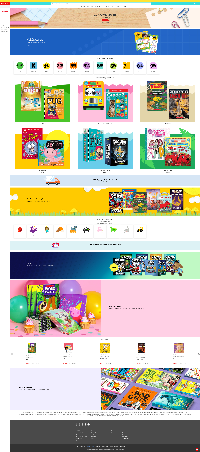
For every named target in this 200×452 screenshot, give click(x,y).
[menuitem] (84, 6)
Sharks (126, 235)
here (123, 449)
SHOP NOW (29, 44)
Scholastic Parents (4, 34)
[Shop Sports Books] (60, 229)
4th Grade (87, 71)
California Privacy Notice (114, 446)
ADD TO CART (28, 363)
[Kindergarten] (33, 65)
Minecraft (20, 235)
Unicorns (100, 235)
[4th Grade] (87, 65)
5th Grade (100, 71)
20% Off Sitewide (105, 14)
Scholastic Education (5, 41)
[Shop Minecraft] (20, 229)
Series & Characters (109, 6)
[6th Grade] (113, 65)
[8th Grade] (140, 65)
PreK (20, 71)
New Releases (3, 23)
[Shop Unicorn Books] (100, 229)
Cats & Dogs (73, 235)
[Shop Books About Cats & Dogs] (73, 229)
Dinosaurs (113, 235)
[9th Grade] (153, 65)
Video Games (86, 235)
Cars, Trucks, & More (140, 235)
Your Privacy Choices (105, 446)
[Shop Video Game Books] (87, 229)
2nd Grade (60, 71)
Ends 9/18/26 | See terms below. (31, 45)
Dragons (33, 235)
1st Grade (46, 71)
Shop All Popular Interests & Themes (104, 223)
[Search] (149, 4)
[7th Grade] (127, 65)
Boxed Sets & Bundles (5, 21)
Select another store (5, 6)
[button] (11, 354)
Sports (60, 235)
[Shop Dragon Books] (33, 229)
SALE (2, 14)
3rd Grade (73, 71)
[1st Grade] (47, 65)
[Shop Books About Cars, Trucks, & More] (140, 229)
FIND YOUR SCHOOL (105, 246)
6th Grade (113, 71)
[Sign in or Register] (194, 3)
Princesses (47, 235)
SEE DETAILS (105, 181)
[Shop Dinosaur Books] (113, 229)
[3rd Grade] (73, 65)
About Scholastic (122, 446)
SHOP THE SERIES (29, 267)
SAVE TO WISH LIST (35, 363)
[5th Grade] (100, 65)
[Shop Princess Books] (47, 229)
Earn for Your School (5, 27)
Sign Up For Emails (4, 31)
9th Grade (153, 71)
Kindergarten (33, 71)
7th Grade (127, 71)
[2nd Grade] (60, 65)
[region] (105, 354)
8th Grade (140, 71)
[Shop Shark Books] (127, 229)
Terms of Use (98, 446)
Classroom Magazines (5, 43)
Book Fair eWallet (4, 29)
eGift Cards (3, 25)
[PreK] (20, 65)
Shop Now (20, 72)
